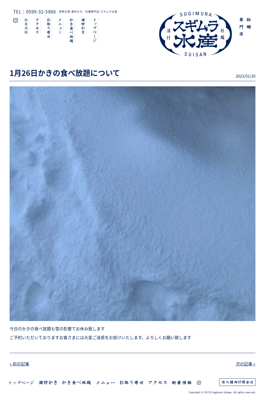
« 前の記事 (19, 364)
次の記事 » (245, 364)
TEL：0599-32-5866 (34, 11)
